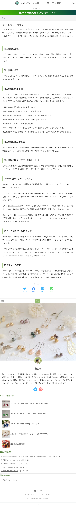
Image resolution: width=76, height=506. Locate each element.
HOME (39, 491)
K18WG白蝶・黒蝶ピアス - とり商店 (45, 456)
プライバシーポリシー (10, 480)
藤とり (24, 460)
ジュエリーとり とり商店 (46, 3)
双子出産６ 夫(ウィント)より (10, 460)
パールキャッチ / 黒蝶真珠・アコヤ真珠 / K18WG (16, 456)
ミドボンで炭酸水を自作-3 (9, 467)
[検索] (37, 301)
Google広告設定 (15, 206)
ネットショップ (38, 8)
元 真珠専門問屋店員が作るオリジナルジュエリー (38, 13)
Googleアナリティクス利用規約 (19, 256)
